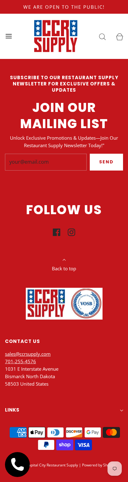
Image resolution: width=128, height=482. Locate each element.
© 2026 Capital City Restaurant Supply (45, 465)
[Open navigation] (8, 36)
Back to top (64, 268)
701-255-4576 (20, 361)
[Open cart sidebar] (119, 36)
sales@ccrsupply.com (28, 354)
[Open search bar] (102, 36)
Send (106, 162)
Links (12, 410)
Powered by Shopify (99, 465)
